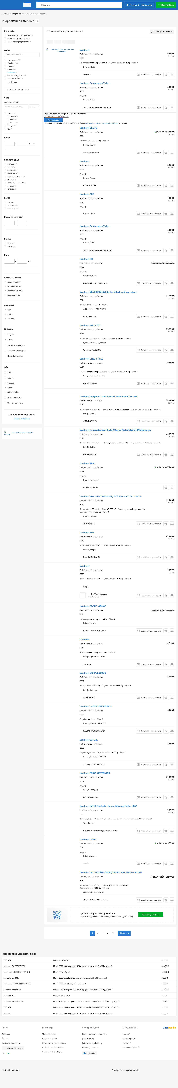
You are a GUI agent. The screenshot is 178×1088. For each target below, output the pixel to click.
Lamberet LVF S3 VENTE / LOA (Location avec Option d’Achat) (111, 872)
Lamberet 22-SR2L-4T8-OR (93, 606)
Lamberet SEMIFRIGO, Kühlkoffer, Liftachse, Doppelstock (108, 292)
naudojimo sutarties (110, 123)
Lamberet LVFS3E (89, 740)
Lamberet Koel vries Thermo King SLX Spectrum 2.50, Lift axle (110, 496)
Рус (8, 1053)
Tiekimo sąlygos (48, 1034)
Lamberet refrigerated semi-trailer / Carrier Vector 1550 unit (108, 396)
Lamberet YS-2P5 (88, 128)
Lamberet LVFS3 (88, 839)
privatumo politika (92, 123)
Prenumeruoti (53, 120)
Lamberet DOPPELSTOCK (93, 673)
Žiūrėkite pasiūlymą (150, 915)
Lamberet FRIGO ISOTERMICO (95, 773)
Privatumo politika (49, 1038)
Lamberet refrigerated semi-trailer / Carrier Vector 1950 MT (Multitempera (115, 430)
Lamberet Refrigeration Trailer (94, 83)
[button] (165, 74)
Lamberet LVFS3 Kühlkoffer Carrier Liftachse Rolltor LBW (108, 806)
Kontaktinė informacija (11, 1043)
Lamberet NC (86, 259)
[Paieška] (39, 5)
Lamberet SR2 (87, 194)
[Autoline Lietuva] (11, 5)
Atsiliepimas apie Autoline (52, 1047)
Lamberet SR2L (87, 463)
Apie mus (6, 1034)
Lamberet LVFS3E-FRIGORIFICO (96, 706)
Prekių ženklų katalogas (52, 1052)
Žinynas (5, 1038)
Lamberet (84, 50)
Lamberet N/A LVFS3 (90, 325)
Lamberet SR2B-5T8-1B (91, 359)
